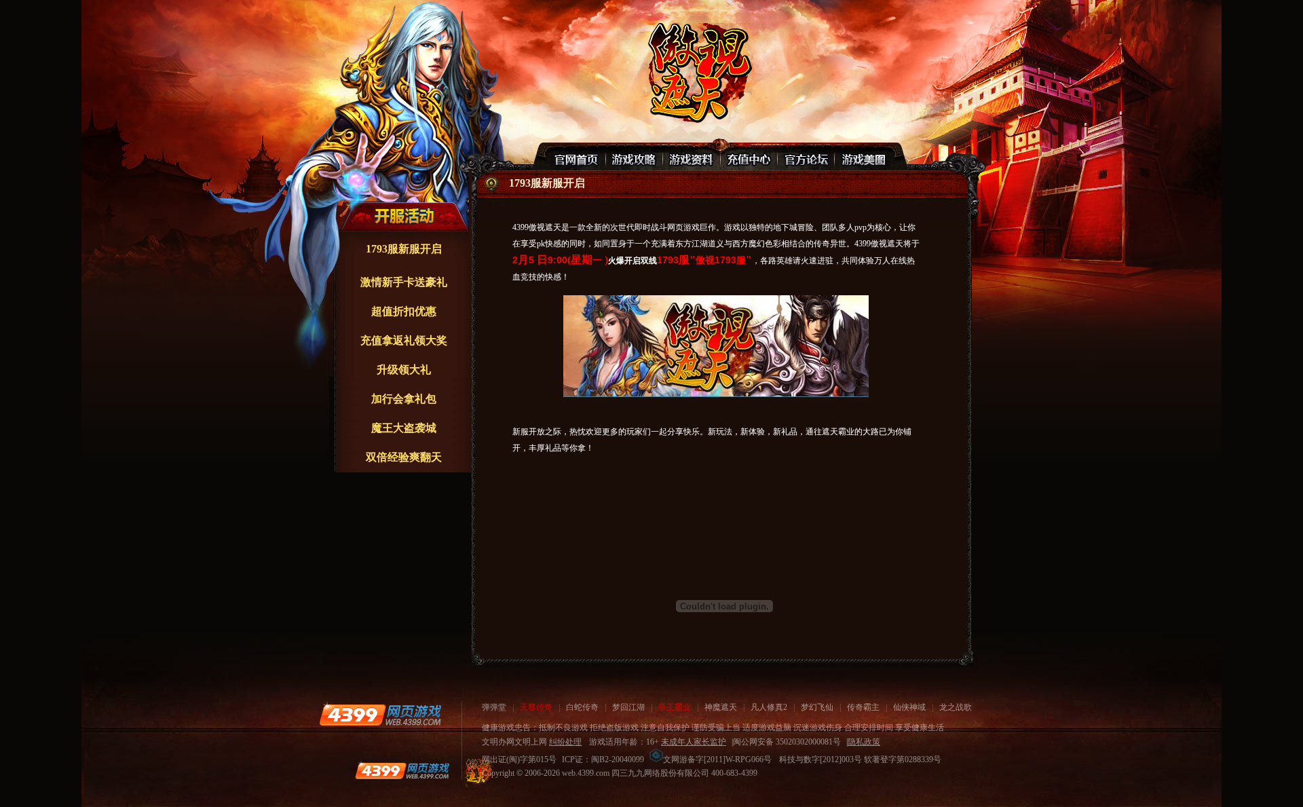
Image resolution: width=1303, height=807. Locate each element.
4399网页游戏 (380, 714)
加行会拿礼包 (403, 399)
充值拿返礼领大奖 (403, 340)
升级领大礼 (404, 369)
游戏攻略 (634, 157)
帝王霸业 (674, 707)
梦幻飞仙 (817, 707)
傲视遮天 (697, 71)
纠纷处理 (565, 742)
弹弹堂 (494, 707)
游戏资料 (691, 157)
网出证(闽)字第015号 (519, 759)
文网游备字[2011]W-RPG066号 (717, 759)
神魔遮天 (720, 707)
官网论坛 (805, 157)
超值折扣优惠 (403, 311)
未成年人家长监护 (693, 742)
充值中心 (748, 157)
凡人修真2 (769, 707)
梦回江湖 (628, 707)
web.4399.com (585, 773)
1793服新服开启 (404, 249)
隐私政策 (864, 742)
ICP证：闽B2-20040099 (603, 759)
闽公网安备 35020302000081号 (787, 742)
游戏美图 (862, 157)
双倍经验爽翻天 (404, 457)
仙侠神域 (909, 707)
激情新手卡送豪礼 (403, 282)
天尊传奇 (536, 707)
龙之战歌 (955, 707)
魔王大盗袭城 (403, 428)
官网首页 (577, 157)
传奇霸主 (863, 707)
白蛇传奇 (582, 707)
